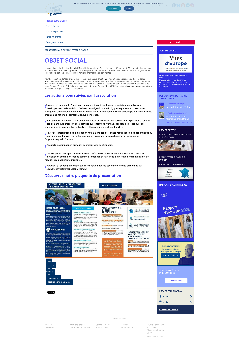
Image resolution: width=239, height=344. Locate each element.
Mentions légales (77, 325)
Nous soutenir (102, 327)
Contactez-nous (103, 325)
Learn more (114, 8)
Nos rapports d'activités (59, 282)
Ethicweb (87, 327)
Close (129, 8)
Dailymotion (50, 327)
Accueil (124, 325)
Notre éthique (49, 270)
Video (165, 296)
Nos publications (128, 327)
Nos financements (52, 277)
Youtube (48, 325)
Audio (165, 302)
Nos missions (50, 263)
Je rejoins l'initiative (170, 255)
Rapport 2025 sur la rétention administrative (177, 117)
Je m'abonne (176, 280)
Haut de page (119, 318)
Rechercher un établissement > (172, 164)
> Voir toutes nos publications (178, 122)
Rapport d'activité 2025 (178, 107)
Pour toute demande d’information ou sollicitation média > (175, 135)
